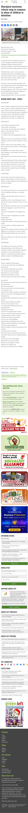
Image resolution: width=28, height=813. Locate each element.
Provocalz (12, 372)
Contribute (4, 759)
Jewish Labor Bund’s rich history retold (12, 691)
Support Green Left (8, 588)
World (3, 738)
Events (3, 763)
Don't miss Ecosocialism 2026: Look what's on (14, 639)
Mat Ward (4, 19)
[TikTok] (11, 664)
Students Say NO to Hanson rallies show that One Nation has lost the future (13, 652)
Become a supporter (8, 401)
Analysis (4, 737)
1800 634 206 (15, 409)
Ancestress (4, 379)
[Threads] (24, 664)
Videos (3, 751)
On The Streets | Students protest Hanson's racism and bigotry (13, 615)
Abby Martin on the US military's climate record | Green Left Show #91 (14, 620)
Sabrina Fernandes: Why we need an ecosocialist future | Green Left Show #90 (12, 631)
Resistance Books (6, 771)
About (3, 758)
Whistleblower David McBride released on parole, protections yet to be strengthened (13, 679)
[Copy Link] (16, 25)
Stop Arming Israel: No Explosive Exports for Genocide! (13, 559)
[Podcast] (5, 664)
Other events (14, 563)
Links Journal (5, 769)
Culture (20, 22)
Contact (4, 761)
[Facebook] (5, 25)
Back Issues (5, 742)
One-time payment (18, 405)
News (3, 735)
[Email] (14, 25)
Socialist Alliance (6, 772)
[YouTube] (2, 664)
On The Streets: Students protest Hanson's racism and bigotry (13, 672)
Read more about (9, 801)
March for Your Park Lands (8, 546)
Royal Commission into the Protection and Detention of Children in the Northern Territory (14, 375)
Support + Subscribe (15, 1)
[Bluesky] (8, 25)
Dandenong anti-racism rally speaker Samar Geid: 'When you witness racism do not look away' (13, 643)
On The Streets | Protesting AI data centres (13, 628)
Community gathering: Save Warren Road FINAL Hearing (14, 550)
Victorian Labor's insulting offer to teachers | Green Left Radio (13, 624)
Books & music (5, 372)
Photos (3, 748)
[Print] (11, 25)
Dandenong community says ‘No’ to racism (13, 676)
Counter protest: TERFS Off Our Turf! (11, 541)
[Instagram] (14, 664)
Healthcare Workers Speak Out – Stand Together (12, 554)
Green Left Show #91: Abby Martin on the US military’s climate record (14, 687)
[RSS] (27, 664)
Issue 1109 (14, 22)
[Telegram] (17, 664)
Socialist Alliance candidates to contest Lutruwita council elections (12, 683)
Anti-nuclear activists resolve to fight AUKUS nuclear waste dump (13, 694)
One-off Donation (11, 397)
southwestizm (13, 368)
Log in (25, 1)
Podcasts (4, 750)
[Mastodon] (2, 25)
